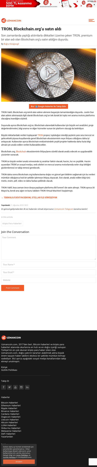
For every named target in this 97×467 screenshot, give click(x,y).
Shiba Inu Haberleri (10, 428)
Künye (4, 367)
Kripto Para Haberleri (12, 223)
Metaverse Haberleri (11, 430)
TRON (40, 135)
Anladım (19, 462)
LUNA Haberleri (9, 425)
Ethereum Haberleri (11, 405)
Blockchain (21, 151)
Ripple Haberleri (9, 408)
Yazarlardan (7, 436)
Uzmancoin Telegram (64, 209)
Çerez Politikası (22, 455)
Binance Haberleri (10, 411)
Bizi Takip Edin (48, 106)
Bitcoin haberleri (41, 344)
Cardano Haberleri (10, 414)
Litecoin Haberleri (10, 419)
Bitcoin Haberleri (9, 402)
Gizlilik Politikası (9, 370)
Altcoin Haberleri (9, 422)
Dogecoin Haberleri (10, 416)
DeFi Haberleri (8, 433)
